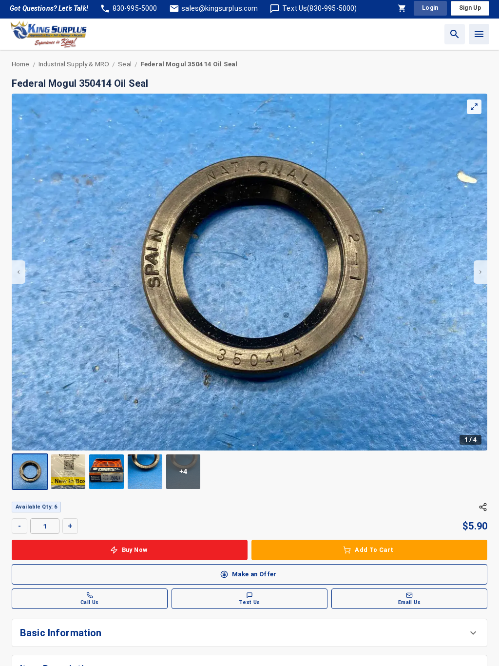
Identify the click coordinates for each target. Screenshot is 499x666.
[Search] (454, 34)
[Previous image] (18, 272)
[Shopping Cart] (402, 8)
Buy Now (135, 549)
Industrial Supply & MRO (73, 64)
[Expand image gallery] (474, 106)
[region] (249, 292)
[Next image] (480, 272)
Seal (125, 64)
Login (430, 7)
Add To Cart (374, 549)
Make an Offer (254, 574)
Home (21, 64)
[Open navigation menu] (479, 34)
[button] (249, 632)
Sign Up (470, 7)
